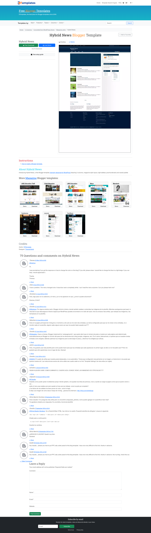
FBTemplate (27, 247)
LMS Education (72, 183)
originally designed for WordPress (60, 173)
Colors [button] (61, 23)
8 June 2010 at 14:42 (38, 285)
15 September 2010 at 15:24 (52, 397)
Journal (46, 213)
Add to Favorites (126, 35)
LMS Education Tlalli (28, 183)
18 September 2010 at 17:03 (45, 431)
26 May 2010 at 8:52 (40, 260)
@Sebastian (33, 334)
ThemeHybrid (29, 249)
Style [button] (32, 23)
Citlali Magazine (49, 183)
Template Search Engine (109, 3)
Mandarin (116, 183)
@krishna (32, 263)
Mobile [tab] (72, 42)
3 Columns (28, 30)
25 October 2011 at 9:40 (40, 452)
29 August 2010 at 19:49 (42, 377)
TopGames (24, 213)
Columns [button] (53, 23)
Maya (92, 183)
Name (31, 492)
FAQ (119, 3)
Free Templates (34, 11)
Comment (32, 471)
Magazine (31, 178)
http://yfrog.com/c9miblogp (85, 391)
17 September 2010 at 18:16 (42, 408)
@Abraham (32, 309)
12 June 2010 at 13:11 (40, 306)
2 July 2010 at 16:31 (40, 356)
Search (130, 23)
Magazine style (61, 30)
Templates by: (23, 23)
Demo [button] (24, 206)
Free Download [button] (29, 45)
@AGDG (32, 359)
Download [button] (34, 206)
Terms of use (71, 530)
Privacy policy (80, 530)
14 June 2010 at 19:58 (42, 320)
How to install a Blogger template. (32, 164)
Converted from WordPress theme (44, 30)
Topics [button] (46, 23)
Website (31, 506)
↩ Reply (31, 282)
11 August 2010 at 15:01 (41, 368)
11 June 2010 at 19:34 (42, 294)
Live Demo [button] (47, 45)
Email (31, 499)
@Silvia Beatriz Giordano (37, 411)
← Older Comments (26, 461)
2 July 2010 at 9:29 (39, 345)
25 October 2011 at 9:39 (40, 443)
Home (98, 3)
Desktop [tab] (63, 42)
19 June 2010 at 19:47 (41, 331)
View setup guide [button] (37, 54)
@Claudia (32, 379)
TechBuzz (70, 213)
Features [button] (39, 23)
